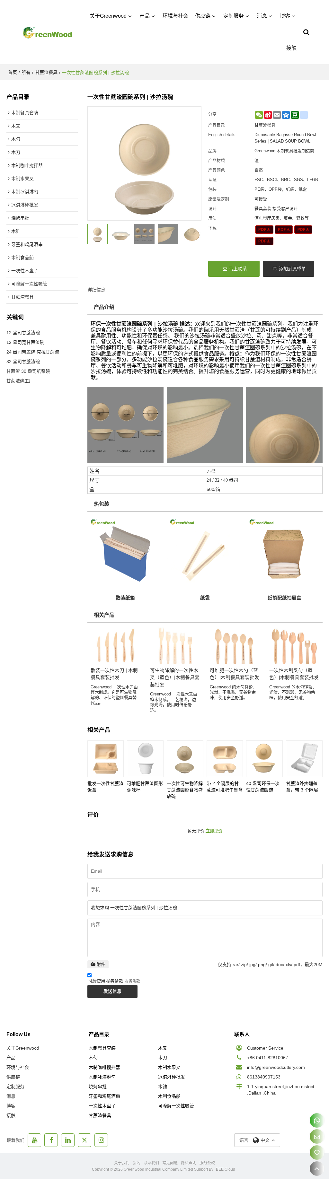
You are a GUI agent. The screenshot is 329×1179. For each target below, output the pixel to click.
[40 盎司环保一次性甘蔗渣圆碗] (264, 758)
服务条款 (132, 981)
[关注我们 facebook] (51, 1140)
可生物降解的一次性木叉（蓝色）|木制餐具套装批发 (175, 677)
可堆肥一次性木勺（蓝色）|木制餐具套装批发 (234, 674)
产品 (144, 16)
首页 (12, 72)
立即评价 (214, 830)
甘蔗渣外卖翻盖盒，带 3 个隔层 (302, 786)
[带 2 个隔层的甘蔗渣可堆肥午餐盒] (225, 758)
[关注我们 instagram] (101, 1140)
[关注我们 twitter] (84, 1140)
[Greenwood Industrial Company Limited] (47, 31)
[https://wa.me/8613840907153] (317, 1120)
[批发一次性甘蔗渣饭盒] (105, 758)
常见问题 (170, 1163)
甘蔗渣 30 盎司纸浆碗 (28, 371)
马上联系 (238, 268)
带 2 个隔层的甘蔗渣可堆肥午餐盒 (225, 786)
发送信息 (112, 991)
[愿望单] (317, 1152)
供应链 (202, 16)
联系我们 (151, 1163)
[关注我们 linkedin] (68, 1140)
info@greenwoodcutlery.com (276, 1067)
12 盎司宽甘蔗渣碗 (25, 342)
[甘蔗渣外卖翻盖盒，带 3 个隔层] (304, 758)
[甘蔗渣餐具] (264, 229)
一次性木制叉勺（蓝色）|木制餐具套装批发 (294, 674)
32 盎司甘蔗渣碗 (23, 361)
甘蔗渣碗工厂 (19, 380)
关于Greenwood (108, 16)
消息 (262, 16)
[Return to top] (317, 1168)
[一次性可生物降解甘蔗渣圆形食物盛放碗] (185, 758)
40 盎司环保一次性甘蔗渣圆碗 (263, 786)
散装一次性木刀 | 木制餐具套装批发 (114, 674)
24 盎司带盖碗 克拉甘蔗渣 (32, 351)
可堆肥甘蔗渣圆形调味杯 (145, 786)
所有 (26, 72)
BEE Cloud (225, 1169)
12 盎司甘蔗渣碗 (23, 332)
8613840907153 (263, 1076)
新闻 (136, 1163)
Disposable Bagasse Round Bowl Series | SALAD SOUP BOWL (285, 138)
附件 (100, 964)
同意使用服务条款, (113, 980)
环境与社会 (175, 16)
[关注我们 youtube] (34, 1140)
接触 (291, 48)
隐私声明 (188, 1163)
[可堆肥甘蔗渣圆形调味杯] (145, 758)
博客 (285, 16)
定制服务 (233, 16)
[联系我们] (317, 1136)
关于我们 (121, 1163)
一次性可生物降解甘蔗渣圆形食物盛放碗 (185, 790)
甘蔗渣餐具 (46, 72)
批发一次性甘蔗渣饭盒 (105, 786)
